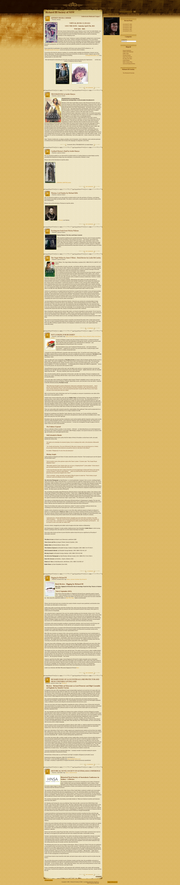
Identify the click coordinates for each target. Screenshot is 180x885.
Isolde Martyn (126, 60)
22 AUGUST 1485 (127, 27)
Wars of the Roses (96, 336)
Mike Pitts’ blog (70, 598)
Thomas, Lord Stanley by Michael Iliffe (64, 193)
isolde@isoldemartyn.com (92, 55)
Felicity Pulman (127, 55)
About (62, 8)
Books (67, 336)
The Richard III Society (128, 73)
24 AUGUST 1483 (127, 24)
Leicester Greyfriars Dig (75, 579)
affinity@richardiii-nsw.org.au (52, 49)
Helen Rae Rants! (127, 57)
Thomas (60, 220)
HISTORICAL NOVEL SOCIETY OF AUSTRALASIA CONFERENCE (75, 771)
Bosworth (71, 336)
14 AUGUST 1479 (127, 31)
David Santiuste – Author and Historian (128, 51)
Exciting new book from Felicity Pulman (65, 231)
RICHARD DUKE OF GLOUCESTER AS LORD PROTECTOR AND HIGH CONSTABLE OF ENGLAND (75, 680)
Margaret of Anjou (78, 336)
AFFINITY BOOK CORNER (61, 18)
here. (77, 667)
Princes (84, 336)
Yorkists (53, 337)
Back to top (98, 876)
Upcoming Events (84, 8)
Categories (124, 40)
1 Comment (90, 328)
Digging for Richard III (59, 578)
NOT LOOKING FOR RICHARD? (63, 335)
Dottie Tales (126, 53)
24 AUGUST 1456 (127, 26)
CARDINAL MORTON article (64, 182)
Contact (103, 8)
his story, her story (127, 58)
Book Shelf (95, 8)
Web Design (90, 883)
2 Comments (90, 764)
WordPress (96, 881)
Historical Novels (73, 772)
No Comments (89, 87)
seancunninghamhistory (129, 63)
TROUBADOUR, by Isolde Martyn (63, 94)
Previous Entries (48, 880)
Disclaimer (110, 8)
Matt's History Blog (127, 62)
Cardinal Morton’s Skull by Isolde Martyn (65, 151)
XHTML (112, 882)
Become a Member (72, 8)
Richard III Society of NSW (60, 12)
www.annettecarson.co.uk (73, 759)
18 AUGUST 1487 (127, 29)
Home (56, 8)
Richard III (89, 336)
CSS (116, 882)
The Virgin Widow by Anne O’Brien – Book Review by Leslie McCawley (76, 258)
